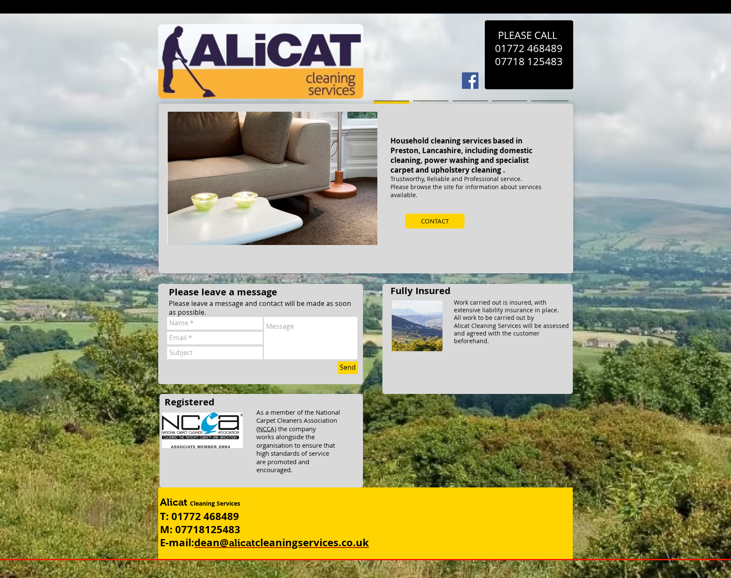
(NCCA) (266, 428)
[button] (272, 178)
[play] (359, 237)
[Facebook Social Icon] (470, 80)
